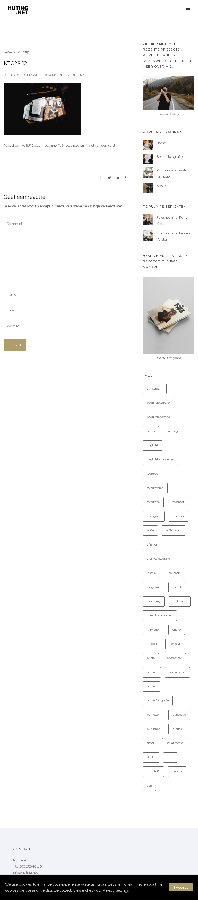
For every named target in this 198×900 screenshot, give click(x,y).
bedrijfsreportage (158, 417)
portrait (152, 672)
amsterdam (154, 388)
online (176, 629)
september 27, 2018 (16, 52)
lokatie (151, 573)
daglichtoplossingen (160, 459)
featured (152, 473)
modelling (154, 601)
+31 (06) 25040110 (27, 866)
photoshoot (174, 658)
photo (151, 658)
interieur (178, 516)
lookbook (174, 573)
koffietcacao (173, 530)
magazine (153, 587)
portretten (153, 714)
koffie (150, 530)
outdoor (152, 644)
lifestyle (152, 544)
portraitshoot (177, 672)
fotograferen (155, 488)
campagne (174, 431)
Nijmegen (153, 629)
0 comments (55, 75)
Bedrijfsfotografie (169, 157)
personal (175, 644)
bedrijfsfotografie (158, 402)
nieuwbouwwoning (160, 615)
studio (151, 757)
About (161, 186)
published (153, 729)
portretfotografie (158, 700)
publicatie (179, 714)
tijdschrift (153, 771)
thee (170, 757)
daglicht (152, 445)
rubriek (177, 729)
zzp (149, 785)
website (177, 771)
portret (151, 686)
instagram (154, 516)
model (176, 587)
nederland (179, 601)
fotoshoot (178, 502)
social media (174, 743)
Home (161, 143)
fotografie (153, 502)
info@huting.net (25, 872)
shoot (150, 743)
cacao (151, 431)
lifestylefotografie (158, 558)
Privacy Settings (116, 890)
